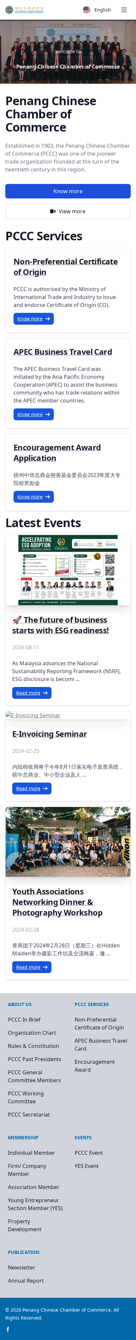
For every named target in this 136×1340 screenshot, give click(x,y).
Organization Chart (32, 1032)
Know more (68, 191)
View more (72, 211)
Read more (28, 693)
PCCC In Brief (24, 1019)
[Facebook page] (8, 1329)
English (102, 10)
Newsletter (21, 1267)
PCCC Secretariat (29, 1114)
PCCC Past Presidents (34, 1059)
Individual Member (31, 1152)
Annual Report (26, 1280)
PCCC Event (89, 1152)
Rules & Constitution (33, 1046)
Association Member (33, 1187)
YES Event (87, 1166)
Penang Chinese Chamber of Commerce (66, 1310)
